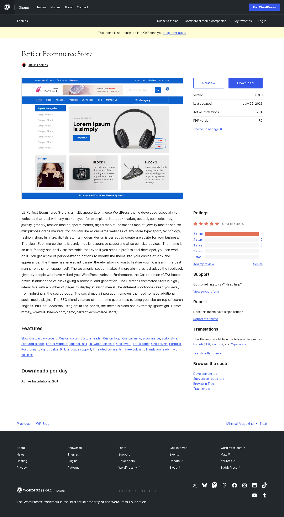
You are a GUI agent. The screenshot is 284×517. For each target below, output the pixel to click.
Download (245, 83)
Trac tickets (201, 388)
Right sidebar (50, 349)
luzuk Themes (38, 65)
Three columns (133, 349)
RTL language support (75, 349)
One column (159, 343)
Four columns (78, 343)
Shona (60, 490)
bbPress (228, 461)
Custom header (90, 338)
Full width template (102, 343)
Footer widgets (56, 343)
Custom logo (112, 338)
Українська (239, 344)
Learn (122, 448)
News (20, 454)
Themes (22, 21)
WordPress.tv (130, 467)
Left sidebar (141, 343)
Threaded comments (107, 349)
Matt (225, 454)
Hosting (22, 461)
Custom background (43, 338)
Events (174, 454)
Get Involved (179, 448)
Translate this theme (207, 353)
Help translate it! (174, 32)
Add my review (203, 264)
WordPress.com (233, 448)
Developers (127, 461)
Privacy (22, 467)
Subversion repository (208, 378)
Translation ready (158, 349)
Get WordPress (264, 7)
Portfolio (175, 343)
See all (258, 264)
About (21, 448)
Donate (176, 461)
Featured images (32, 343)
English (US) (201, 344)
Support (124, 454)
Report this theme (205, 319)
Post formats (30, 349)
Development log (205, 373)
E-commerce (151, 338)
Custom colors (69, 338)
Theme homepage (206, 129)
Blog (24, 338)
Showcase (75, 448)
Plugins (72, 461)
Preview (208, 83)
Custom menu (131, 338)
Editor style (169, 338)
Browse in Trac (203, 383)
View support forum (206, 291)
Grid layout (123, 343)
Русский (217, 344)
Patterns (73, 467)
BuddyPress (231, 467)
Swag (175, 467)
